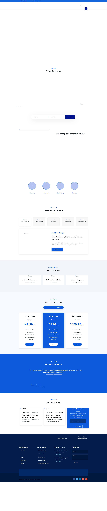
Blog (68, 5)
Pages (56, 5)
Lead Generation (42, 457)
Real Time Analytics (25, 221)
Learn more (57, 249)
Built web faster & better (53, 280)
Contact (73, 5)
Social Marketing (82, 221)
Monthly (48, 307)
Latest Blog (23, 460)
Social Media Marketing (43, 463)
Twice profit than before (29, 280)
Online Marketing (39, 221)
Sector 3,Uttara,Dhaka (62, 438)
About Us (23, 451)
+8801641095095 (23, 1)
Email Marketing (67, 221)
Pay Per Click (53, 221)
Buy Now (30, 344)
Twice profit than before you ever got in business (61, 452)
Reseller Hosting (35, 412)
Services (62, 5)
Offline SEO (41, 454)
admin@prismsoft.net (36, 1)
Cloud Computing (59, 412)
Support (22, 457)
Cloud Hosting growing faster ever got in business (61, 459)
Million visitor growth (77, 280)
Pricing (22, 463)
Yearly (58, 307)
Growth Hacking (41, 460)
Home (51, 5)
